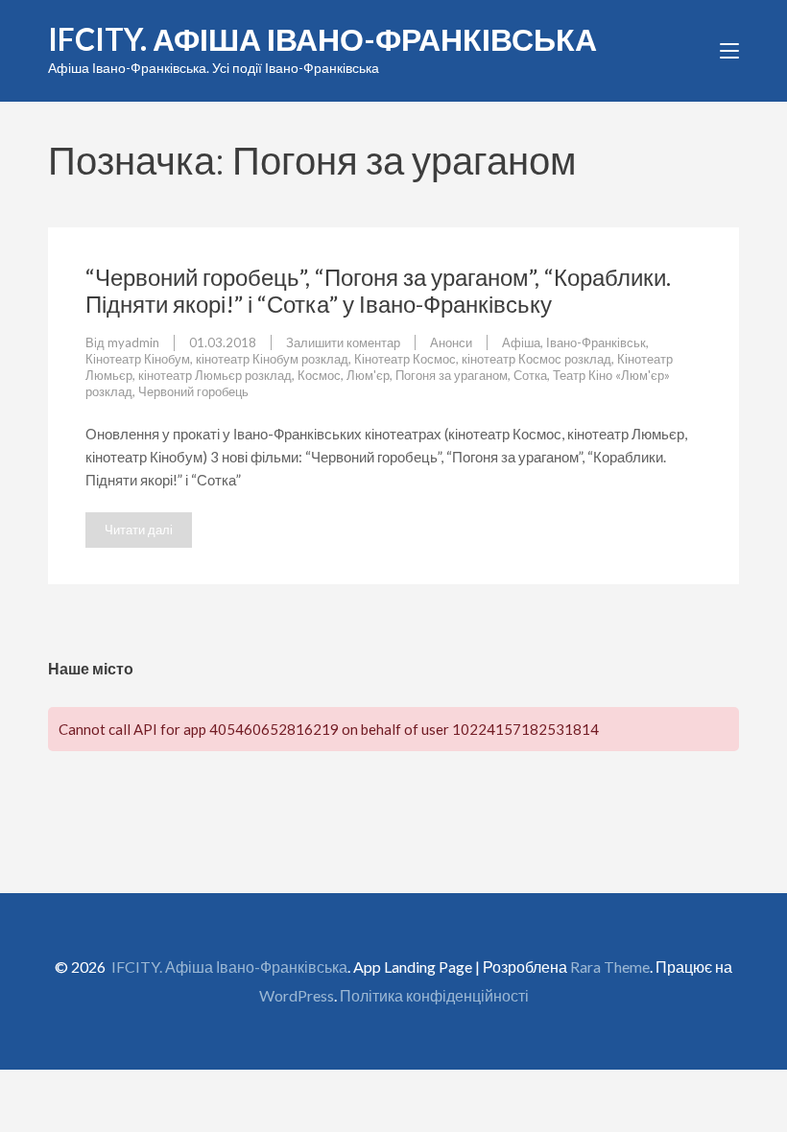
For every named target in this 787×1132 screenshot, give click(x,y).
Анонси (451, 342)
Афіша (521, 342)
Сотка (530, 375)
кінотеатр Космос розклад (536, 358)
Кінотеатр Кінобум (137, 358)
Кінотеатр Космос (405, 358)
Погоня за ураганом (451, 375)
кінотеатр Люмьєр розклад (215, 375)
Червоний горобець (193, 391)
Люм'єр (368, 375)
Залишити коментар (343, 342)
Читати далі (139, 529)
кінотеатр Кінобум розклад (272, 358)
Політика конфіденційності (434, 995)
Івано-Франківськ (596, 342)
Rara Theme (610, 966)
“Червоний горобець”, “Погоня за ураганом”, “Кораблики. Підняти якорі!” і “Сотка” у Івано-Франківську (378, 290)
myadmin (133, 342)
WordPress (296, 995)
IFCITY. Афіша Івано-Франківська (322, 39)
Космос (319, 375)
